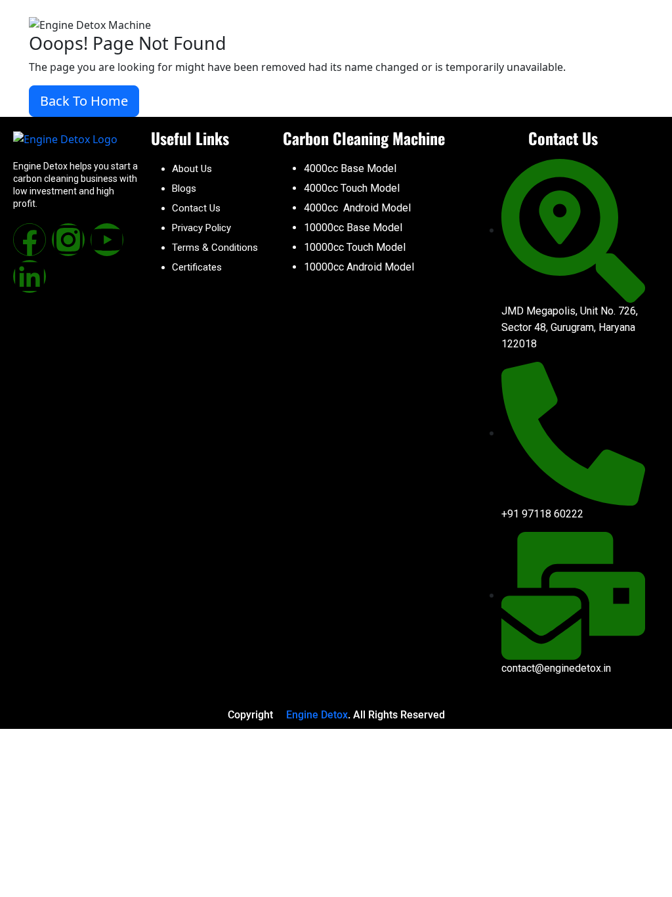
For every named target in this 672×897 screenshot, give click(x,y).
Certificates (197, 267)
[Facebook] (29, 239)
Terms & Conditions (215, 247)
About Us (192, 169)
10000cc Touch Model (355, 247)
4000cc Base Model (350, 168)
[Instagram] (68, 239)
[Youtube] (107, 239)
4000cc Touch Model (352, 188)
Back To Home (84, 101)
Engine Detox (317, 715)
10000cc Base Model (353, 227)
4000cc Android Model (357, 208)
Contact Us (196, 208)
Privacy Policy (201, 228)
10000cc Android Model (359, 267)
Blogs (184, 188)
